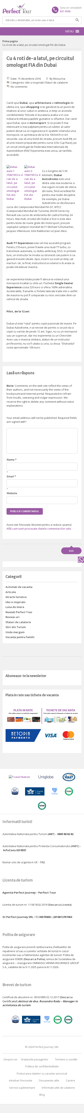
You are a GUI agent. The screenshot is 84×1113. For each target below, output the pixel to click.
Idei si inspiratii (34, 82)
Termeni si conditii (66, 1059)
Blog (42, 1094)
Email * (11, 476)
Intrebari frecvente (20, 1080)
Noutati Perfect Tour (19, 612)
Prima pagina (10, 41)
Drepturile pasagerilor (34, 1059)
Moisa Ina (59, 78)
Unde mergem (15, 632)
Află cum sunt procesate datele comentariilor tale (39, 528)
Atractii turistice (16, 597)
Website (12, 493)
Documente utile (49, 1080)
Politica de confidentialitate (42, 1066)
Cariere (70, 1080)
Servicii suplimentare (22, 1087)
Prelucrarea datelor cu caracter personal (42, 1073)
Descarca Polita (34, 959)
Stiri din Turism (16, 627)
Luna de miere (15, 607)
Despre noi (10, 1059)
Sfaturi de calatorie (56, 82)
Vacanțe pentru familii (20, 637)
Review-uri (13, 617)
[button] (69, 31)
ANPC (74, 846)
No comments (19, 86)
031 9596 (65, 11)
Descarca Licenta (60, 904)
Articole (11, 592)
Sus (71, 550)
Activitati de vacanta (19, 587)
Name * (12, 459)
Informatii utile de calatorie (58, 1087)
